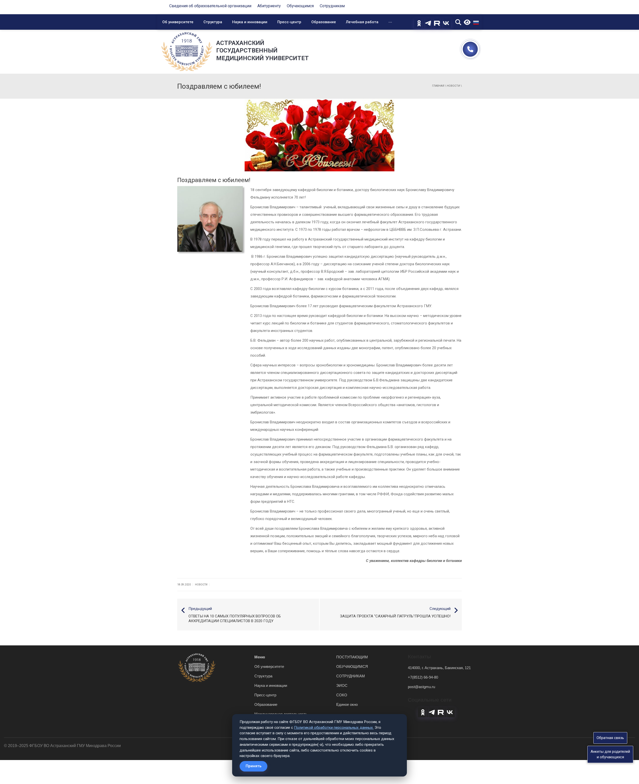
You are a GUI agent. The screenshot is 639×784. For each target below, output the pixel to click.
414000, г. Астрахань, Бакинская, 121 (439, 668)
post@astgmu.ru (421, 687)
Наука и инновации (249, 22)
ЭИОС (341, 685)
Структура (212, 22)
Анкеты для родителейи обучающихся (610, 754)
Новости (453, 85)
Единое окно (347, 704)
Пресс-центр (289, 22)
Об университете (177, 22)
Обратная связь (610, 738)
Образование (323, 22)
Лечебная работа (362, 22)
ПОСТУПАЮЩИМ (352, 657)
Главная (438, 85)
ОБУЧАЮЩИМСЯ (352, 666)
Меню (259, 657)
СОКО (341, 695)
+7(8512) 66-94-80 (423, 677)
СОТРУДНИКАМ (350, 676)
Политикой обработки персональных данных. (334, 727)
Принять (253, 766)
